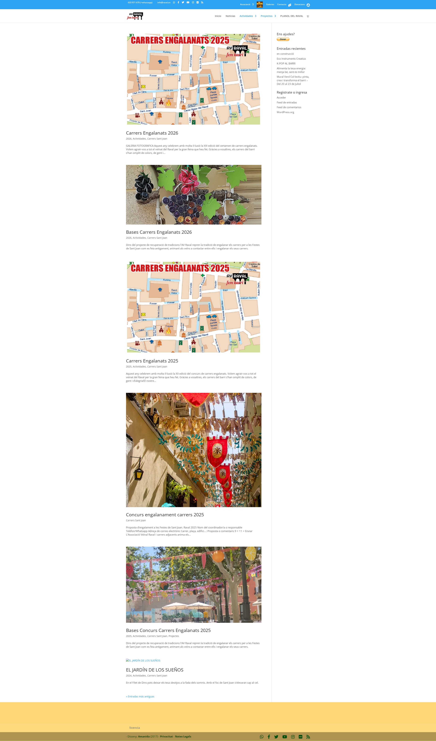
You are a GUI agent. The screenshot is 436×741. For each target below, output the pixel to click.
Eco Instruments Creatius (291, 58)
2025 (128, 366)
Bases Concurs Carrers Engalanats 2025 (168, 630)
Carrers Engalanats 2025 (152, 361)
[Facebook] (178, 2)
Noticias (230, 16)
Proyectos (266, 16)
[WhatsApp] (174, 2)
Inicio (218, 16)
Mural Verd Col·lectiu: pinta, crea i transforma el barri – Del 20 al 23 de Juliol (293, 80)
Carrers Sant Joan (157, 138)
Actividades (246, 16)
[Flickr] (198, 2)
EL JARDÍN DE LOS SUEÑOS (154, 670)
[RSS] (202, 2)
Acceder (281, 97)
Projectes (174, 636)
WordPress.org (285, 112)
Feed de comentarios (289, 107)
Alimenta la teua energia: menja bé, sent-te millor (291, 70)
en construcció (285, 53)
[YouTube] (188, 2)
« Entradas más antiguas (140, 696)
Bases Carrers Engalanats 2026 (159, 232)
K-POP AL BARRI (286, 63)
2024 (128, 675)
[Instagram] (193, 2)
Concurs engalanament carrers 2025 (165, 514)
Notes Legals (183, 736)
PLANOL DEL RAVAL (291, 16)
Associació (245, 4)
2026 (128, 138)
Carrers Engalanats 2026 (152, 133)
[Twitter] (183, 2)
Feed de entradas (287, 102)
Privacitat (166, 736)
